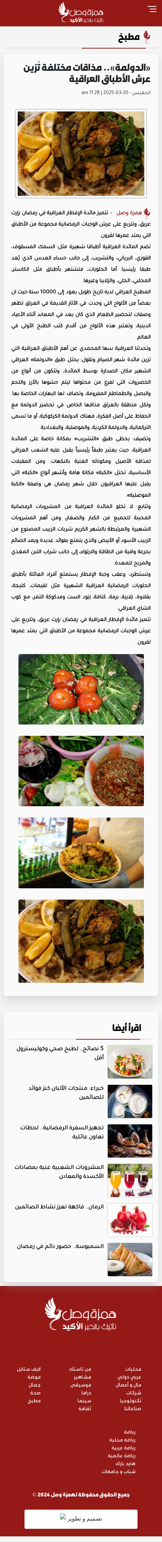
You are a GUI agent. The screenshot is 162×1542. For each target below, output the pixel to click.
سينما (84, 1400)
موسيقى (80, 1384)
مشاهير (82, 1376)
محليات (133, 1368)
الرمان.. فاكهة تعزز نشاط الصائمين (59, 1208)
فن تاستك (80, 1368)
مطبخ (129, 36)
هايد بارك (126, 1463)
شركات (133, 1392)
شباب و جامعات (119, 1471)
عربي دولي (129, 1376)
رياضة (130, 1431)
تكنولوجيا (130, 1400)
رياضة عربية (124, 1447)
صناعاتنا (132, 1408)
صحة (35, 1392)
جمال (35, 1384)
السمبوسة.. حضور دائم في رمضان (60, 1247)
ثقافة (84, 1408)
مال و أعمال (128, 1384)
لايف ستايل (29, 1368)
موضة (34, 1376)
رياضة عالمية (122, 1455)
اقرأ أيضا (126, 1027)
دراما (86, 1392)
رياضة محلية (122, 1439)
